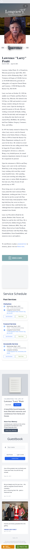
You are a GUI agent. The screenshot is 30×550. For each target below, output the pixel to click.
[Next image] (26, 511)
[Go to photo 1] (9, 519)
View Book (8, 404)
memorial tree (22, 244)
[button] (15, 511)
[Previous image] (4, 511)
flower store (20, 246)
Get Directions (9, 316)
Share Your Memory (10, 430)
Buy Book (17, 404)
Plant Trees (21, 316)
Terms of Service (19, 542)
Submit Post (15, 458)
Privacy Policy (10, 542)
